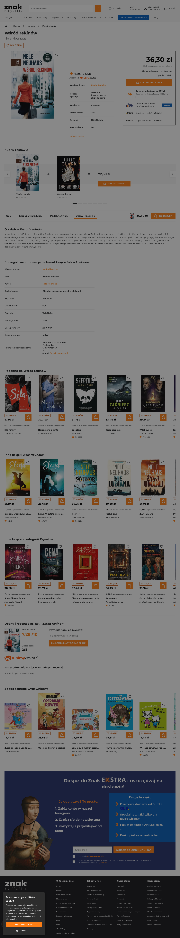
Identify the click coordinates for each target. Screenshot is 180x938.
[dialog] (24, 913)
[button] (24, 930)
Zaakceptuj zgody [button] (24, 924)
